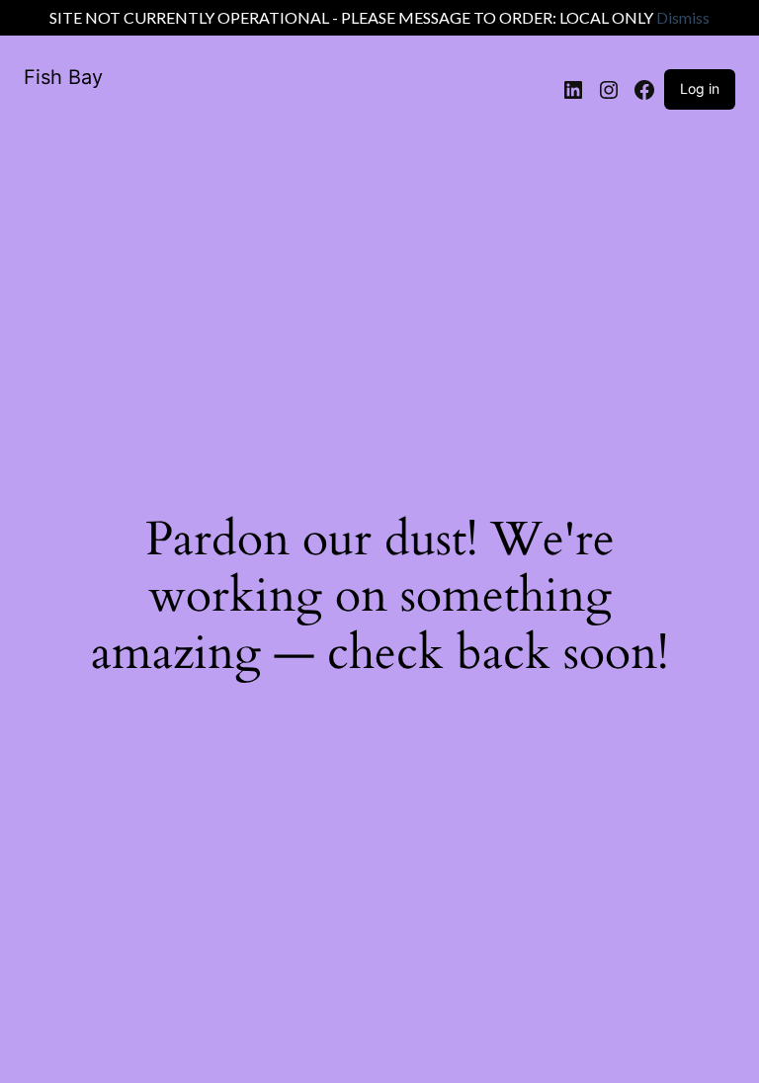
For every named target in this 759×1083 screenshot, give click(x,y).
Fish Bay (63, 77)
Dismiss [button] (683, 17)
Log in (699, 88)
